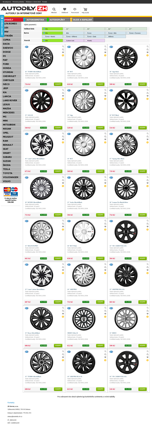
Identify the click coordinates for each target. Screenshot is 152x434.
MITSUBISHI (9, 124)
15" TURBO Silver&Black (33, 376)
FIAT (5, 60)
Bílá (67, 33)
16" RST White (72, 246)
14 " (67, 29)
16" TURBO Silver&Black (33, 72)
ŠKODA (6, 165)
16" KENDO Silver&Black (33, 202)
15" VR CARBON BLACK (118, 246)
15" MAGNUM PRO (31, 246)
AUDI (5, 27)
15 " (88, 29)
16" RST (70, 72)
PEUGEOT (8, 137)
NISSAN (7, 128)
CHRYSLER (8, 80)
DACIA (6, 44)
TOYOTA (7, 173)
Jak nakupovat (7, 2)
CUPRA (6, 40)
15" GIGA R (29, 115)
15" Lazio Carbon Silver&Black (35, 289)
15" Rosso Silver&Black (32, 333)
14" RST (70, 159)
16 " (109, 29)
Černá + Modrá (50, 36)
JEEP (5, 88)
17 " (130, 29)
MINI (5, 120)
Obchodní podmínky (18, 2)
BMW (5, 31)
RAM (5, 141)
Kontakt (44, 2)
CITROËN (8, 35)
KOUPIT (58, 84)
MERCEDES (8, 112)
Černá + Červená (135, 33)
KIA (5, 92)
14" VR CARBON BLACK (118, 376)
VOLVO (7, 181)
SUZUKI (7, 161)
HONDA (7, 68)
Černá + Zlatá (91, 36)
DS (4, 56)
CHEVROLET (9, 76)
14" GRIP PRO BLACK (74, 376)
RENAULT (8, 145)
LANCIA (7, 96)
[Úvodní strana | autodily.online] (24, 10)
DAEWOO (8, 48)
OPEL (6, 133)
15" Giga (70, 115)
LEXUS (6, 104)
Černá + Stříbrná (71, 36)
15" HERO (113, 333)
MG (4, 116)
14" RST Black (114, 115)
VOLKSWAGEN (10, 177)
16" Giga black (114, 72)
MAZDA (7, 108)
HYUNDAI (8, 72)
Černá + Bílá (112, 33)
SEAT (5, 149)
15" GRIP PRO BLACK (117, 289)
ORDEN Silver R (72, 333)
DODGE (7, 52)
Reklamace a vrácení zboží (33, 2)
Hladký (89, 40)
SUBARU (7, 157)
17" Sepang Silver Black (117, 159)
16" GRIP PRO (72, 289)
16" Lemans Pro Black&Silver (119, 202)
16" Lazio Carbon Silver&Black (35, 159)
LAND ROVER (10, 100)
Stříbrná (111, 36)
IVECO (6, 84)
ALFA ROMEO (10, 23)
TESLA (6, 169)
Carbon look (70, 40)
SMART (7, 153)
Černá (89, 33)
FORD (6, 64)
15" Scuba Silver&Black (74, 202)
